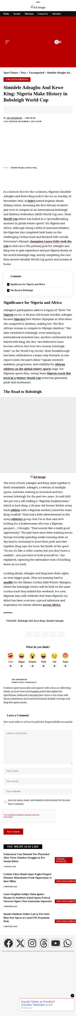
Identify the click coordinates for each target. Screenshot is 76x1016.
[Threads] (43, 943)
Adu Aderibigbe (14, 118)
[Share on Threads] (33, 110)
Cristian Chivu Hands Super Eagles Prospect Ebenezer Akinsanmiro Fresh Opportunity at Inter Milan (28, 878)
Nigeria (8, 314)
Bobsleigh (23, 620)
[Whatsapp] (67, 943)
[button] (8, 42)
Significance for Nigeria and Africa (27, 284)
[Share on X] (16, 110)
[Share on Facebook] (11, 110)
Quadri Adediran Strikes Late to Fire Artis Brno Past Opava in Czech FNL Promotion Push (26, 918)
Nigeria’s (19, 319)
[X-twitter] (20, 943)
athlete (15, 510)
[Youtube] (55, 943)
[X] (71, 681)
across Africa (51, 604)
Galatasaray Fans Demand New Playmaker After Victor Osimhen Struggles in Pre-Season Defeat (27, 858)
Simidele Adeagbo (55, 620)
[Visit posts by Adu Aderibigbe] (7, 681)
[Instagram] (32, 943)
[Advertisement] (38, 435)
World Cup (11, 219)
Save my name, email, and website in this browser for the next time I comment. (39, 802)
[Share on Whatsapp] (22, 110)
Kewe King (39, 620)
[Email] (38, 110)
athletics (17, 519)
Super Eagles (61, 860)
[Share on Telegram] (27, 110)
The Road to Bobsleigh (21, 290)
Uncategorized (17, 79)
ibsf (31, 620)
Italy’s (32, 200)
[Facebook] (67, 681)
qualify (8, 582)
